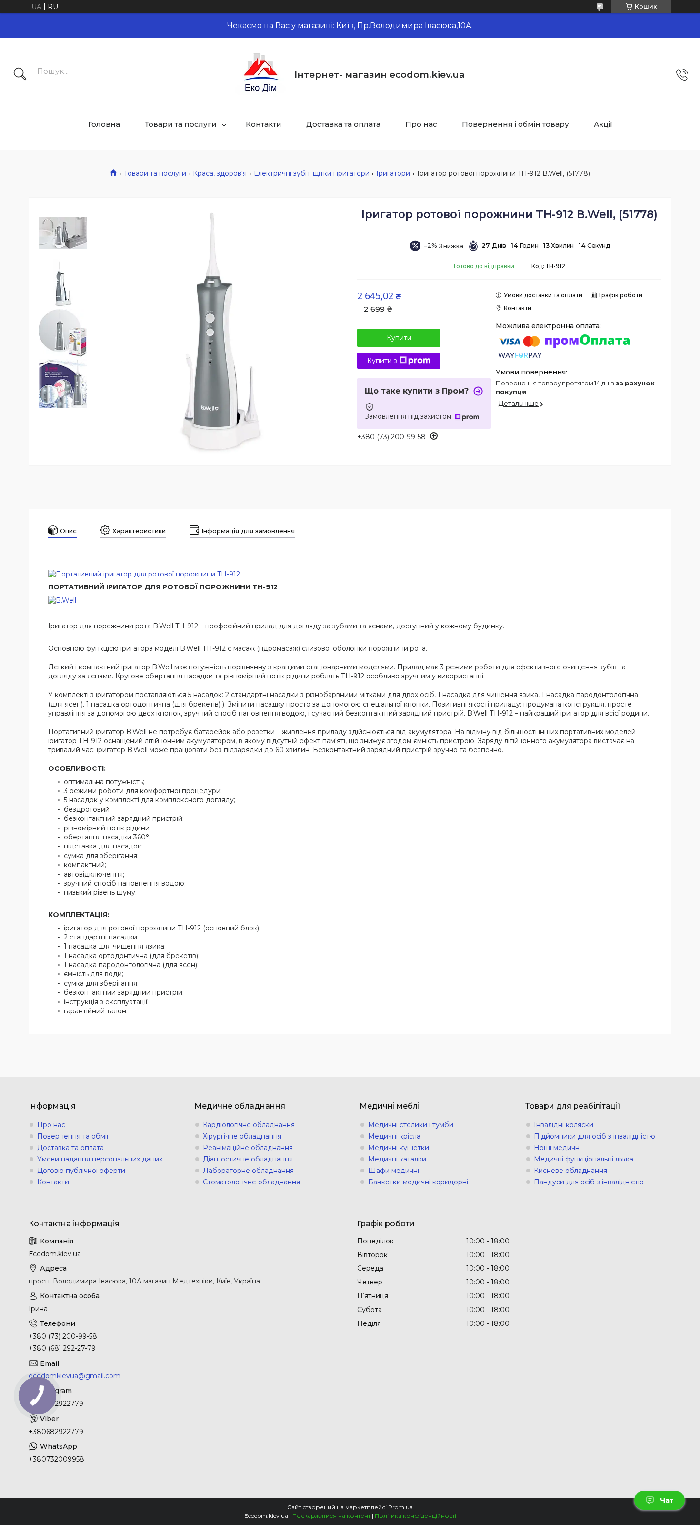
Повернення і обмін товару (515, 124)
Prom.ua (400, 1507)
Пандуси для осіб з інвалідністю (589, 1182)
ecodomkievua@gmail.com (74, 1376)
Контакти (263, 124)
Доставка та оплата (343, 124)
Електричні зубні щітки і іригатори (312, 173)
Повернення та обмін (74, 1136)
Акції (603, 124)
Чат (666, 1500)
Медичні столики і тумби (410, 1125)
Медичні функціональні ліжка (583, 1159)
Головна (104, 124)
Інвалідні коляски (563, 1125)
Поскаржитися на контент (331, 1515)
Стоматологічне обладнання (251, 1182)
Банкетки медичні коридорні (418, 1182)
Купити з (382, 360)
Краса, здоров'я (220, 173)
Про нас (421, 124)
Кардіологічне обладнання (249, 1125)
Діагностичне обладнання (248, 1159)
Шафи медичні (393, 1170)
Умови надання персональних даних (99, 1159)
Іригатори (393, 173)
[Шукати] (20, 75)
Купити (399, 337)
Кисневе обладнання (570, 1170)
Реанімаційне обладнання (248, 1147)
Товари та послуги (181, 124)
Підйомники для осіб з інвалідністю (594, 1136)
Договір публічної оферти (81, 1170)
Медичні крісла (394, 1136)
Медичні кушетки (398, 1147)
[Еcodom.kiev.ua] (261, 74)
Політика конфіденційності (415, 1515)
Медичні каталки (397, 1159)
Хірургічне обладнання (242, 1136)
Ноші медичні (557, 1147)
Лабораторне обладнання (248, 1170)
